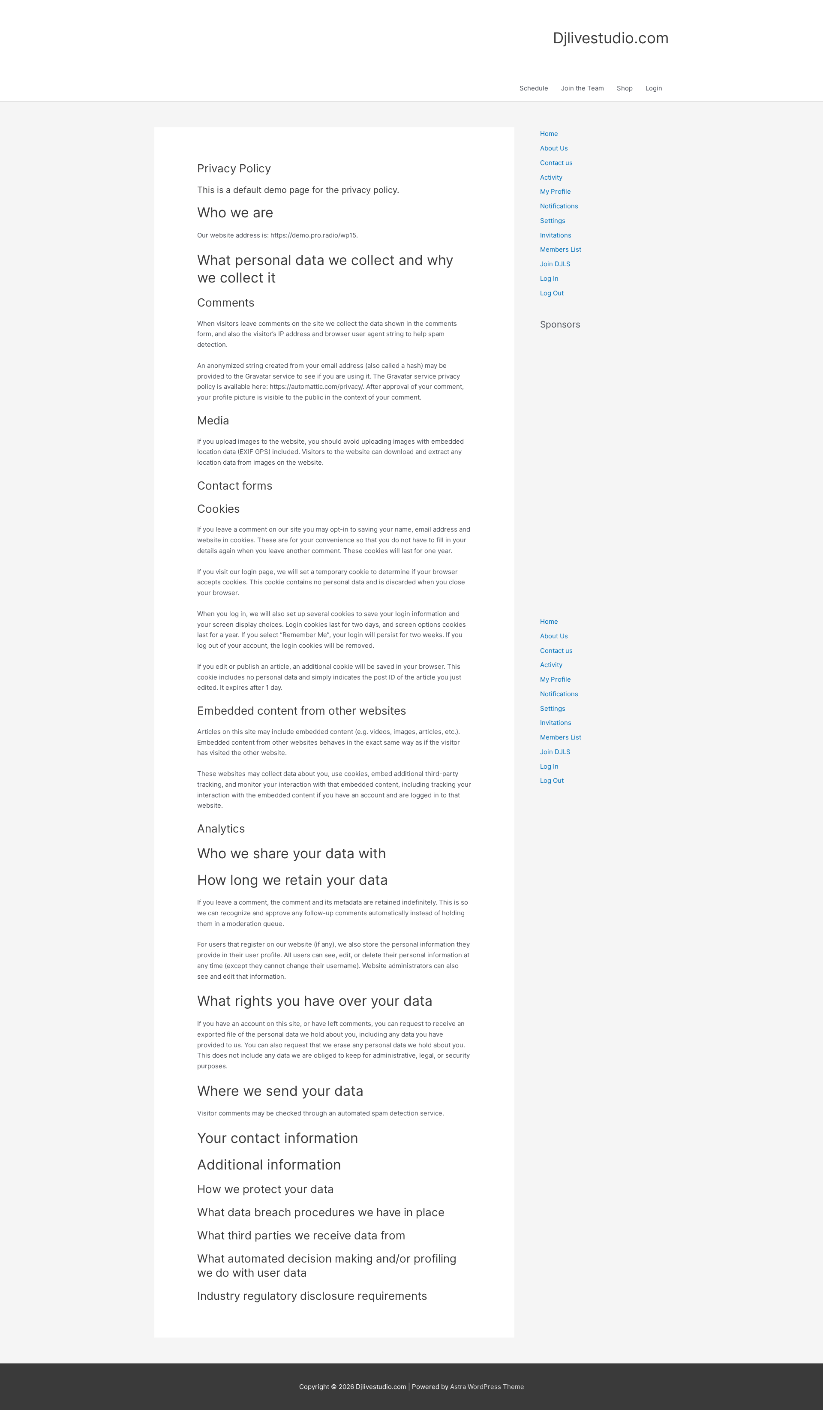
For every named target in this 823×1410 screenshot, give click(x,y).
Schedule (534, 88)
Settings (552, 220)
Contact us (556, 163)
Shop (625, 88)
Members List (560, 249)
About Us (554, 148)
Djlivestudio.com (611, 38)
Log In (549, 278)
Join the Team (582, 88)
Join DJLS (555, 264)
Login (654, 88)
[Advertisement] (604, 468)
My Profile (555, 191)
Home (549, 133)
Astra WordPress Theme (487, 1387)
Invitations (555, 235)
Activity (551, 177)
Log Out (552, 293)
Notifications (559, 206)
